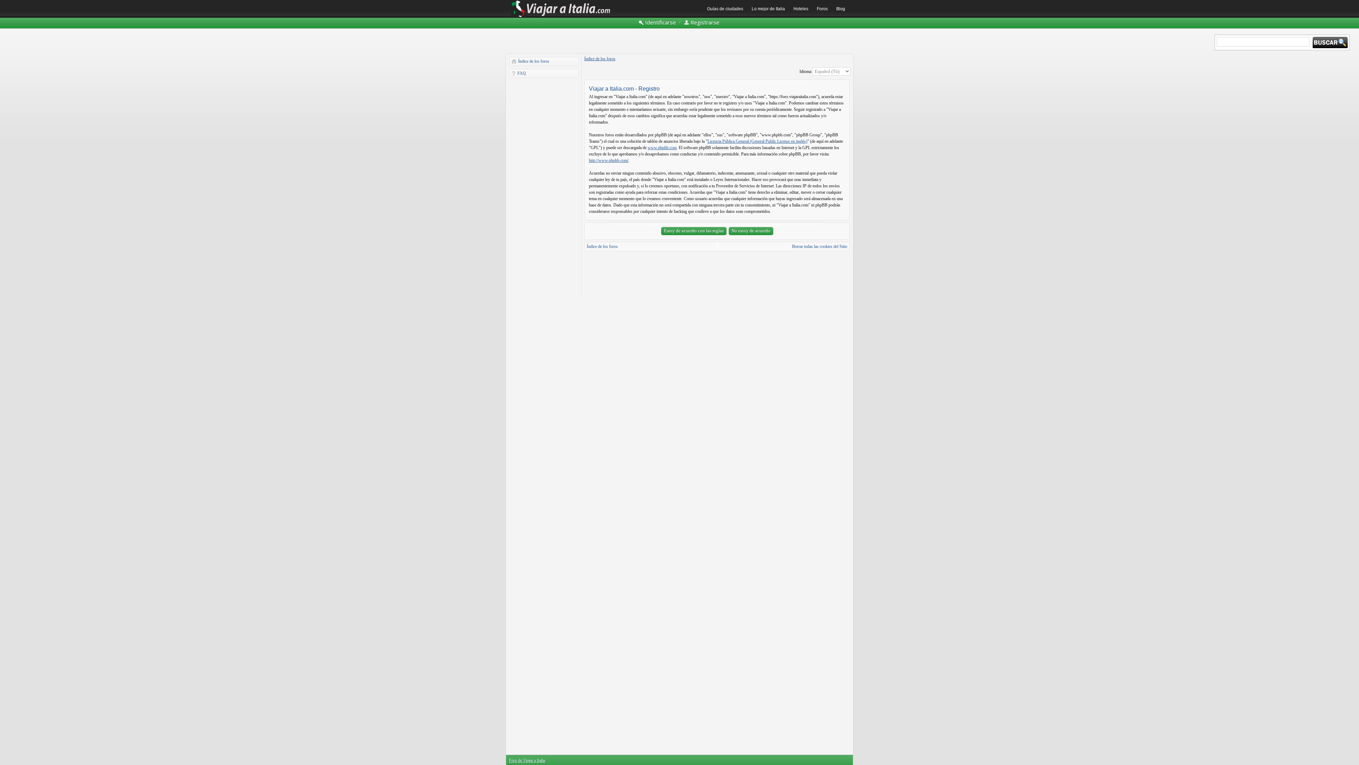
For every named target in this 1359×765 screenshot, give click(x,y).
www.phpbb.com (662, 147)
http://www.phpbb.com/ (609, 160)
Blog (840, 8)
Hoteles (800, 8)
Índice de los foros (533, 61)
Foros (822, 8)
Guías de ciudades (725, 8)
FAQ (521, 73)
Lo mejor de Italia (768, 8)
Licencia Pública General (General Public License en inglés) (757, 141)
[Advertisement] (544, 187)
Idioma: (805, 71)
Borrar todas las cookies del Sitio (819, 246)
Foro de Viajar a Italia (527, 760)
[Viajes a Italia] (561, 16)
